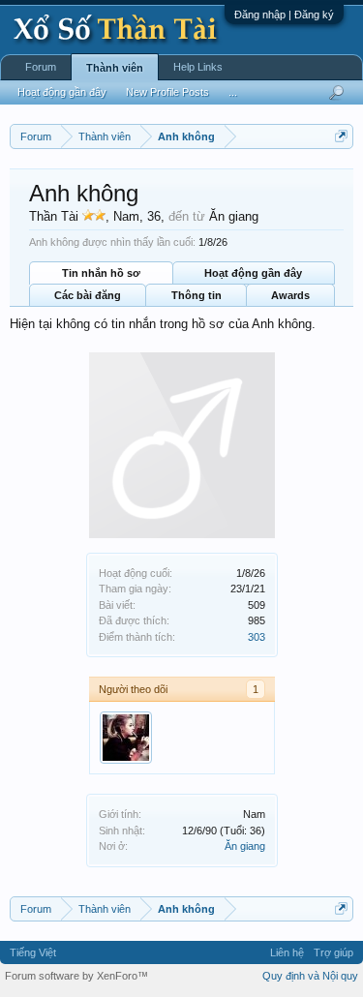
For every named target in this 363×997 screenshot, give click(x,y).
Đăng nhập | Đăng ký (284, 14)
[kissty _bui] (126, 737)
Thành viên (114, 68)
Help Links (198, 67)
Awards (290, 295)
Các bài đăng (87, 295)
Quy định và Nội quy (310, 976)
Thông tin (196, 295)
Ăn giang (245, 846)
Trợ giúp (333, 952)
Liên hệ (287, 952)
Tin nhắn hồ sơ (101, 273)
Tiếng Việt (33, 952)
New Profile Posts (167, 92)
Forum (40, 67)
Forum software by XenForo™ (76, 976)
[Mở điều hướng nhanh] (341, 136)
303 (256, 637)
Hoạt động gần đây (253, 273)
